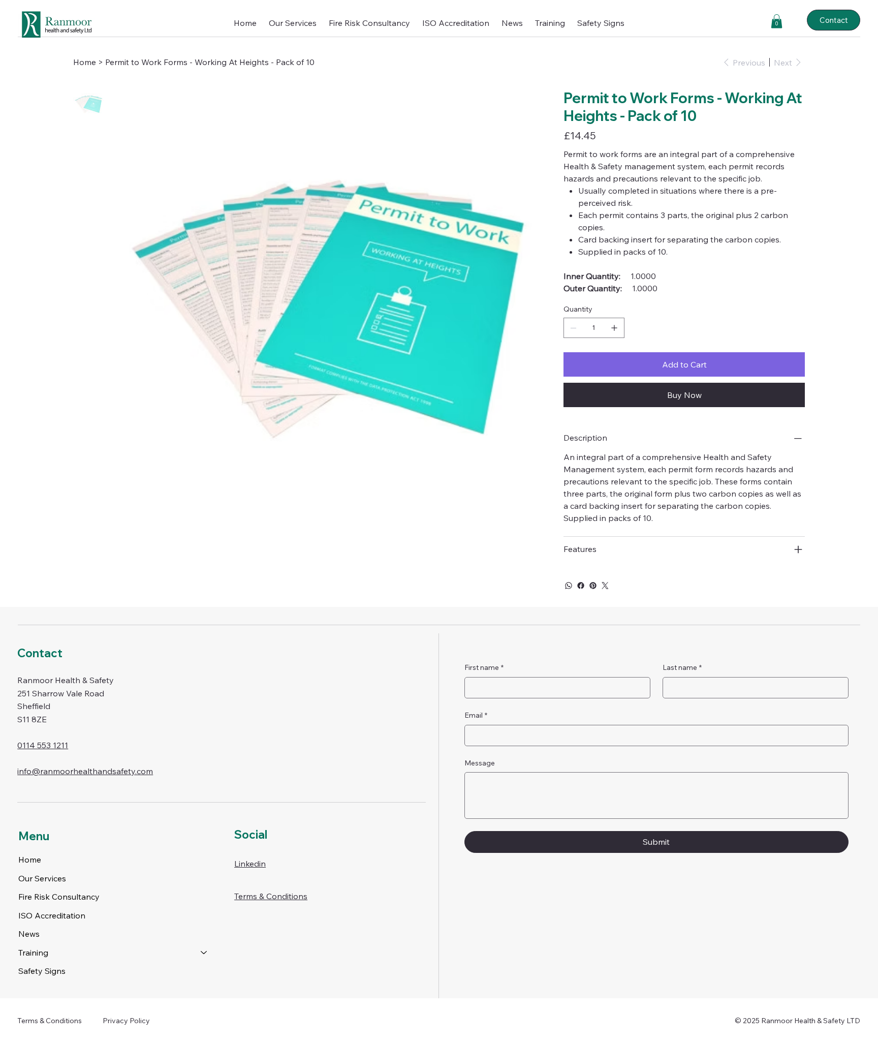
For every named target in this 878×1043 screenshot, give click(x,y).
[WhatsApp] (568, 585)
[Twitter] (605, 585)
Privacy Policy (126, 1020)
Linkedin (250, 863)
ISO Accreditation (51, 915)
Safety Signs (42, 971)
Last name (682, 667)
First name (484, 667)
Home (29, 859)
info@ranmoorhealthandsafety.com (85, 771)
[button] (550, 23)
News (29, 934)
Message (479, 763)
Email (475, 715)
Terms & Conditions (270, 896)
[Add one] (614, 328)
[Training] (204, 952)
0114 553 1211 (42, 745)
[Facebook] (581, 585)
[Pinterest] (593, 585)
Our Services (42, 878)
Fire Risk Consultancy (59, 897)
